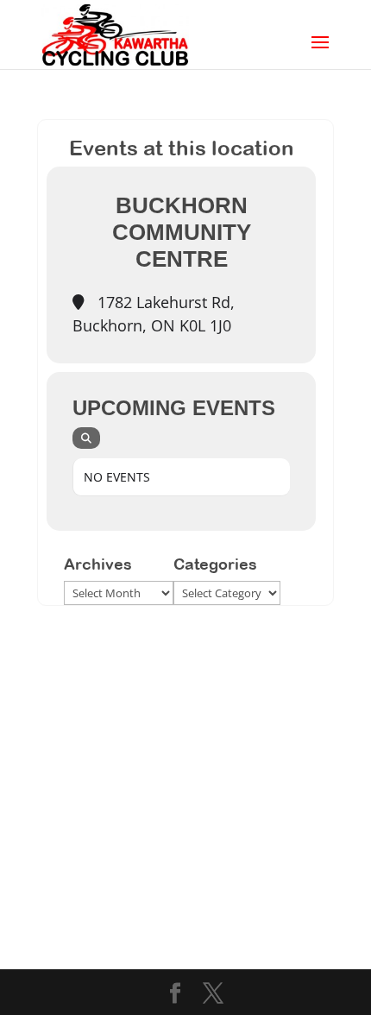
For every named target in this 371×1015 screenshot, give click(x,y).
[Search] (86, 438)
